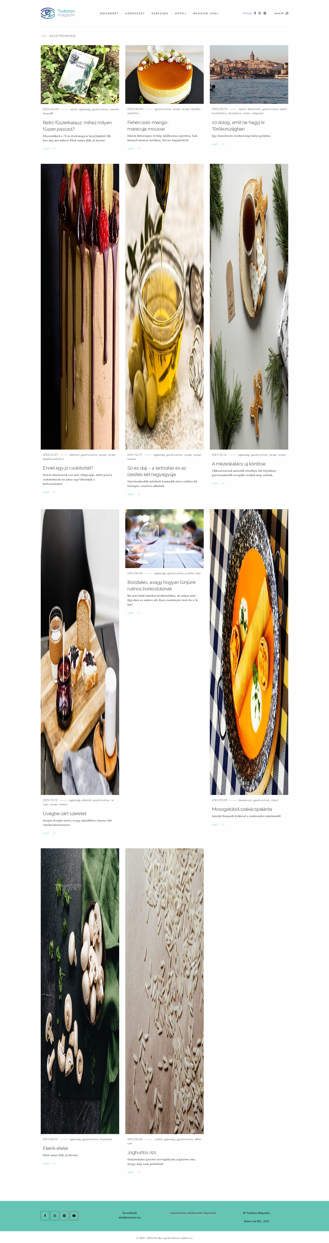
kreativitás (106, 1139)
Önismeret (109, 13)
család (158, 1139)
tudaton (131, 459)
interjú (275, 800)
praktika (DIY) (193, 573)
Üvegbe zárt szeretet (64, 813)
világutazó (258, 113)
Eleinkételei (55, 1148)
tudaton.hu (186, 1238)
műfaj (180, 13)
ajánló (73, 109)
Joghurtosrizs (141, 1152)
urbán (246, 113)
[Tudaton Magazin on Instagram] (54, 1215)
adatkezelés (195, 1213)
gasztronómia (100, 109)
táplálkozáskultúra (53, 459)
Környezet (135, 13)
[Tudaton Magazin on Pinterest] (64, 1215)
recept (176, 109)
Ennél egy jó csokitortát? (68, 468)
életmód (74, 455)
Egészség (160, 13)
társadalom (235, 113)
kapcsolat (210, 1213)
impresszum (178, 1213)
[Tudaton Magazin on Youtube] (74, 1215)
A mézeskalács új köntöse (239, 464)
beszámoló (254, 109)
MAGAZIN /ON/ (205, 13)
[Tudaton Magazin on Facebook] (45, 1215)
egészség (84, 109)
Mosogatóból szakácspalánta (242, 809)
